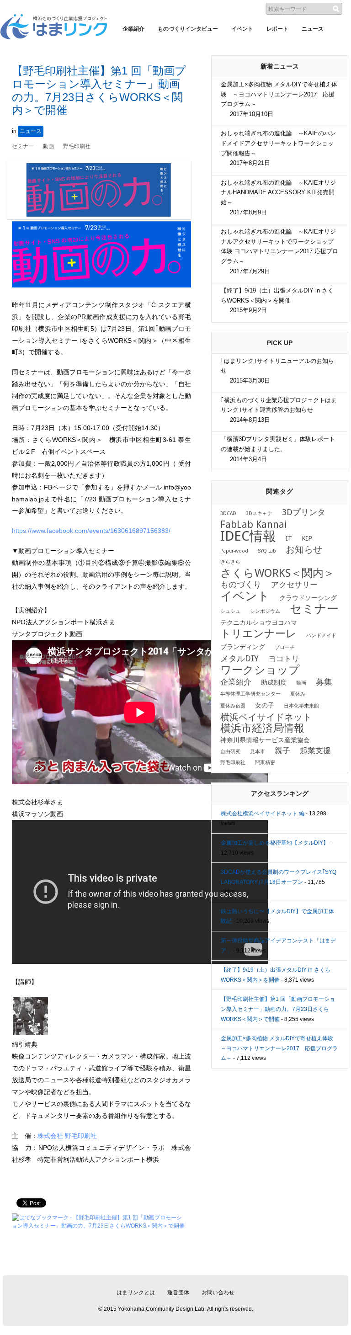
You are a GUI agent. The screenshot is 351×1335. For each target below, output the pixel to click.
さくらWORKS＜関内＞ (277, 573)
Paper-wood (234, 551)
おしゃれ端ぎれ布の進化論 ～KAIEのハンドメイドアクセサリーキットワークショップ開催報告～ (278, 148)
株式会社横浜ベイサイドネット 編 (262, 813)
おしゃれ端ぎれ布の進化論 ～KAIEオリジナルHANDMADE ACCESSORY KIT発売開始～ (278, 197)
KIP (307, 538)
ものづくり (240, 584)
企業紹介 (235, 682)
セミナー (23, 146)
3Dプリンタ (303, 512)
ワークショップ (260, 670)
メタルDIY (239, 658)
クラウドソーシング (308, 597)
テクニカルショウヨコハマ (258, 622)
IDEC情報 (248, 536)
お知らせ (304, 549)
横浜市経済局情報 (262, 728)
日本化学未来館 (301, 706)
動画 (48, 146)
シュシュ (230, 611)
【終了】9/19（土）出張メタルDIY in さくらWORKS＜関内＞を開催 (277, 300)
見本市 (257, 752)
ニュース (31, 131)
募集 (324, 681)
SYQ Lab (267, 551)
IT (289, 538)
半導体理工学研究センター (250, 694)
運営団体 (178, 1292)
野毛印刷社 (76, 146)
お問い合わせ (218, 1292)
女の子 (264, 705)
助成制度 (274, 682)
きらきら (230, 562)
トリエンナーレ (258, 633)
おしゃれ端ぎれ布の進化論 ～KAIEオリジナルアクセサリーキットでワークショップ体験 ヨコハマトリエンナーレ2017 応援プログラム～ (279, 251)
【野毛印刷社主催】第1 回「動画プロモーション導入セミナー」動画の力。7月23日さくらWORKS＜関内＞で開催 (278, 1009)
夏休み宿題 (232, 706)
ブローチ (285, 647)
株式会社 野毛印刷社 (67, 1135)
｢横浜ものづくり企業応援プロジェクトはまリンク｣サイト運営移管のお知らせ (279, 410)
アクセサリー (294, 584)
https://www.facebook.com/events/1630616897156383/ (91, 530)
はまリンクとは (136, 1292)
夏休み (297, 694)
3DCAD (228, 513)
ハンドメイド (321, 635)
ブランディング (242, 646)
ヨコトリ (283, 658)
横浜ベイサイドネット (266, 717)
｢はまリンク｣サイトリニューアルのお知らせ (277, 370)
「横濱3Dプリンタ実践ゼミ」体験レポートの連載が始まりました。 (278, 449)
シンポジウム (265, 611)
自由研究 (230, 752)
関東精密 (265, 763)
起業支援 (315, 750)
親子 (282, 750)
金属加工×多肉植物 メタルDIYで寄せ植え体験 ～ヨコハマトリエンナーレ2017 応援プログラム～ (279, 99)
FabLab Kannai (253, 524)
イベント (245, 596)
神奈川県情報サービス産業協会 (265, 740)
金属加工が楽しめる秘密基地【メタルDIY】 (275, 843)
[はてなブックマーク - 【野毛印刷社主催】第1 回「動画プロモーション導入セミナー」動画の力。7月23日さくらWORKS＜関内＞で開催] (99, 1217)
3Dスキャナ (259, 513)
